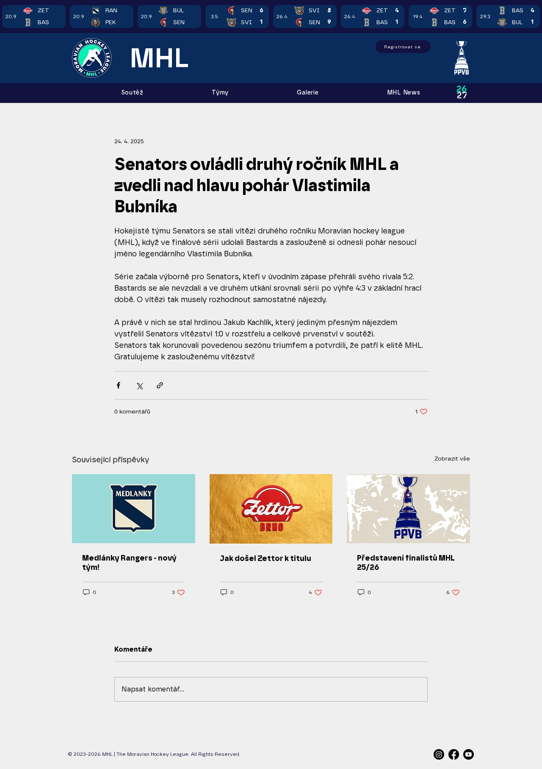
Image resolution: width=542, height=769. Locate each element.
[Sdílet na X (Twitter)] (139, 385)
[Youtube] (468, 754)
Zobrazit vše (452, 458)
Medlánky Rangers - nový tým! (129, 562)
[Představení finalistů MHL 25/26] (408, 508)
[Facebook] (453, 754)
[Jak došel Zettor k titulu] (271, 509)
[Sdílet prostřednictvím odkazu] (160, 385)
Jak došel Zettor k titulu (265, 558)
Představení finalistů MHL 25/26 (406, 562)
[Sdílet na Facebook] (118, 385)
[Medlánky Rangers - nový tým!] (133, 508)
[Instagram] (439, 754)
